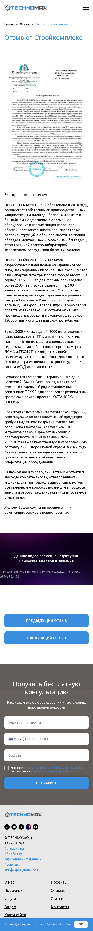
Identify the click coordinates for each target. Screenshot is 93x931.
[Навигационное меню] (86, 8)
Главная (9, 24)
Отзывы (25, 24)
